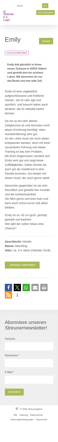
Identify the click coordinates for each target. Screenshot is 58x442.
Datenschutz (36, 415)
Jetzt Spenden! (45, 12)
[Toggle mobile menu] (53, 20)
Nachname (12, 355)
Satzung (23, 415)
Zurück (46, 41)
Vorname (10, 338)
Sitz (15, 415)
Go (45, 5)
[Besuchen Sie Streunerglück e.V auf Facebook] (17, 11)
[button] (8, 287)
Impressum (41, 419)
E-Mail (9, 372)
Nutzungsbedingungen (22, 419)
